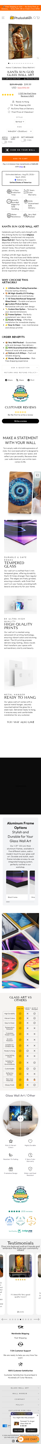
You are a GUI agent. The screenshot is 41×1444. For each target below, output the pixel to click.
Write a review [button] (20, 421)
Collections (16, 67)
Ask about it (31, 1430)
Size (19, 127)
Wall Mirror (20, 1393)
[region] (20, 8)
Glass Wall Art (28, 67)
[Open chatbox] (28, 1439)
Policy (20, 1405)
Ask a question (20, 368)
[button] (10, 1319)
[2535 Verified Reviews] (20, 402)
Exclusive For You (20, 1410)
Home (8, 67)
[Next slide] (36, 1319)
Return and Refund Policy (20, 372)
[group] (17, 885)
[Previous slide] (4, 1319)
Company (20, 1399)
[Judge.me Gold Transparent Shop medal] (20, 1220)
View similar (18, 1430)
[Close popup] (37, 1415)
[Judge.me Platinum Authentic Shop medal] (9, 1220)
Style (19, 117)
